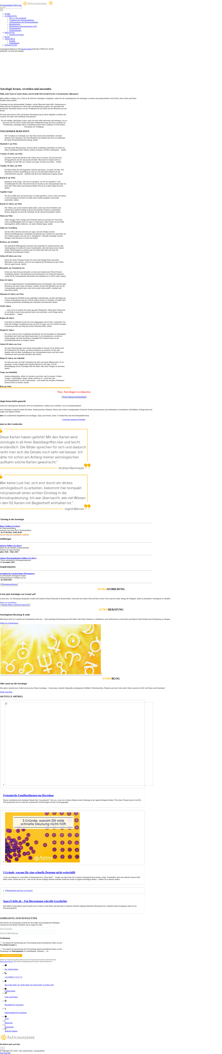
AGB (7, 1019)
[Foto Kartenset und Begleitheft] (74, 397)
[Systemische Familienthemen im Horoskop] (79, 785)
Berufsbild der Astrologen (14, 1005)
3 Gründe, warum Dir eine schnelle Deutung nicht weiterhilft (39, 872)
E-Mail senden (10, 991)
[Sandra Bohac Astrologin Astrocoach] (14, 605)
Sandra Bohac (27, 49)
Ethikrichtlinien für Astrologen (16, 1013)
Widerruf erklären (11, 1031)
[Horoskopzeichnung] (8, 584)
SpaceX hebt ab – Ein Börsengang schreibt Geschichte (35, 901)
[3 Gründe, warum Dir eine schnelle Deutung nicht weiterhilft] (42, 862)
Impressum (9, 1023)
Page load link (5, 1053)
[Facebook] (1, 1048)
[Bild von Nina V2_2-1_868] (50, 674)
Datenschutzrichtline (6, 961)
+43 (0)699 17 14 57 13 (13, 977)
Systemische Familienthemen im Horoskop (28, 795)
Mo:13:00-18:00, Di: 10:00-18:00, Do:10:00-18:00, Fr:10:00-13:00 (29, 985)
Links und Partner (11, 997)
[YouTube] (4, 1048)
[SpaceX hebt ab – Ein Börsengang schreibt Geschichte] (19, 891)
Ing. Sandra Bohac (11, 969)
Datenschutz (9, 1027)
